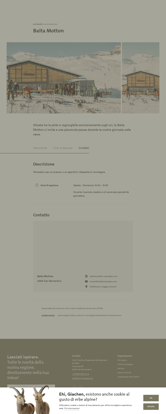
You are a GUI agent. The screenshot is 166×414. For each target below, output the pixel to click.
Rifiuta (151, 407)
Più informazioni (71, 408)
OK (151, 398)
